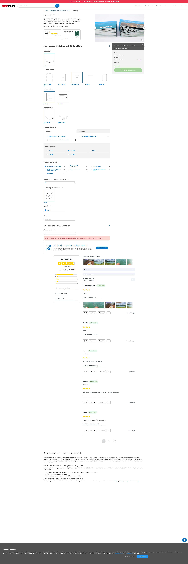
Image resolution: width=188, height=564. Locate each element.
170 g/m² (94, 150)
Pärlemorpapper (97, 166)
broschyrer (126, 481)
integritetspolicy (118, 553)
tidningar (121, 481)
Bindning (47, 107)
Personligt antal (50, 230)
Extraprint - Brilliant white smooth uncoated (53, 170)
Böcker (68, 10)
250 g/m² (51, 154)
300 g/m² (73, 154)
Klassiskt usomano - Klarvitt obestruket (59, 140)
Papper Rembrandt (75, 169)
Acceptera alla (142, 556)
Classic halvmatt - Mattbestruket (57, 136)
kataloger (116, 481)
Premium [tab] (82, 131)
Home (46, 10)
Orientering (48, 89)
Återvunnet (50, 173)
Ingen (48, 210)
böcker (111, 481)
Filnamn (47, 216)
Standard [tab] (48, 131)
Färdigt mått (49, 70)
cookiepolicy (129, 553)
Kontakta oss (102, 247)
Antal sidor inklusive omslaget (55, 179)
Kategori (47, 51)
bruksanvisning (135, 481)
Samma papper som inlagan (54, 166)
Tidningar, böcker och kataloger (58, 10)
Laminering (48, 206)
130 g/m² (73, 150)
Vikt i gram (49, 147)
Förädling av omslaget (52, 188)
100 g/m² (51, 150)
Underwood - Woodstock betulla (99, 170)
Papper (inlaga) (50, 127)
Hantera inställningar (129, 556)
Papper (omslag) (50, 162)
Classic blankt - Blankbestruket (89, 136)
